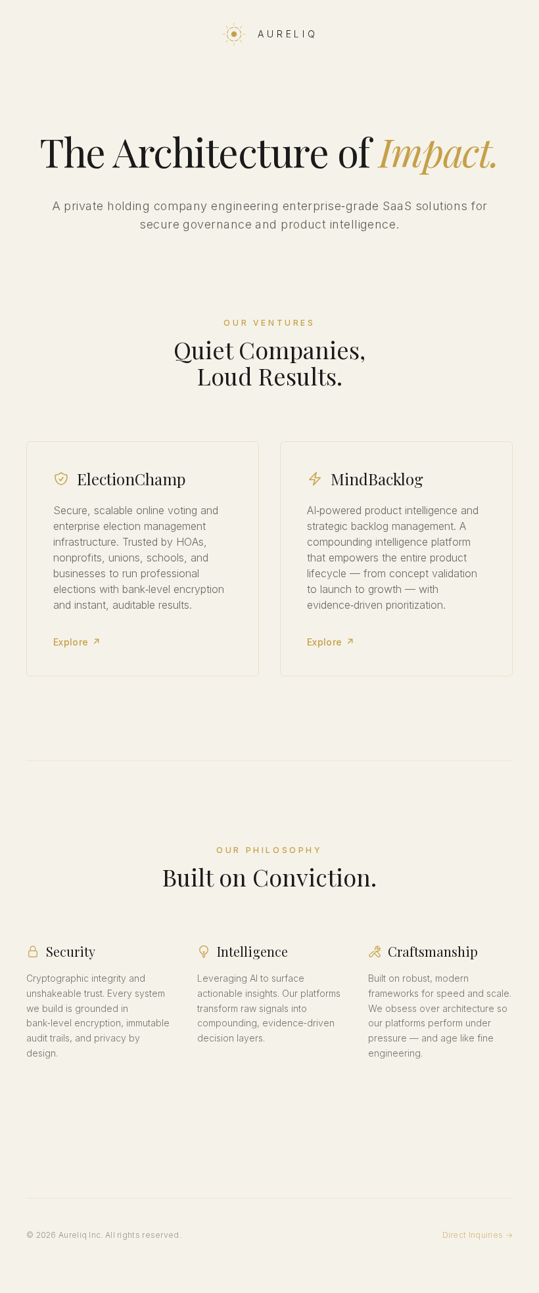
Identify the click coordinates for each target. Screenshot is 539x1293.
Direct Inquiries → (477, 1235)
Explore (77, 641)
